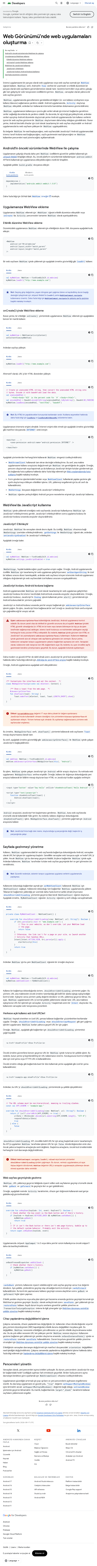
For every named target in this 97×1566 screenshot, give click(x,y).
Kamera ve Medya (41, 1456)
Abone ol (39, 1553)
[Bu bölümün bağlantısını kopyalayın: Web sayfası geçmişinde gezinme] (43, 1178)
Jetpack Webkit (10, 157)
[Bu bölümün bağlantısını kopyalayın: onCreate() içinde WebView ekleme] (46, 310)
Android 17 (7, 1481)
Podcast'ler (7, 1471)
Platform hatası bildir (74, 1481)
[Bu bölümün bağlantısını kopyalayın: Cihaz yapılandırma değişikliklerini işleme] (51, 1319)
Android (6, 1446)
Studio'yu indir (40, 1493)
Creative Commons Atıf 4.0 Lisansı (49, 1413)
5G (35, 1464)
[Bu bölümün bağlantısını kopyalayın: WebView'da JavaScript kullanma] (53, 505)
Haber (5, 1462)
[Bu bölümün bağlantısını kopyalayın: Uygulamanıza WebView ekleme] (51, 207)
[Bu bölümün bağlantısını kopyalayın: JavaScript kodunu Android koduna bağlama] (55, 585)
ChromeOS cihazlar (74, 1452)
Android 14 (7, 1493)
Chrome (6, 1526)
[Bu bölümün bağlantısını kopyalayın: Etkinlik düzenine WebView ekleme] (44, 223)
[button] (12, 174)
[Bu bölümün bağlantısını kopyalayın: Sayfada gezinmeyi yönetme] (45, 847)
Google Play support (74, 1489)
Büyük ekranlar (71, 1444)
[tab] (12, 174)
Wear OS (69, 1448)
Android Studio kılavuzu (43, 1481)
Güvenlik (6, 1454)
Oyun (36, 1444)
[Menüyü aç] (4, 3)
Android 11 (7, 1506)
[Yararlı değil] (92, 27)
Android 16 (7, 1485)
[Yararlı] (88, 27)
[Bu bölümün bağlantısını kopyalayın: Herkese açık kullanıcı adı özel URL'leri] (47, 1013)
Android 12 (7, 1501)
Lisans (13, 1547)
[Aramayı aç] (56, 3)
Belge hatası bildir (73, 1485)
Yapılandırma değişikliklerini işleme (38, 1353)
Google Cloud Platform (12, 1534)
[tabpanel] (48, 183)
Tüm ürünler (8, 1538)
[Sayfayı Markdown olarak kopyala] (37, 43)
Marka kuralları (24, 1547)
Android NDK (39, 1497)
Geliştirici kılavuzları (42, 1485)
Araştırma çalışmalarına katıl (77, 1493)
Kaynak (6, 1458)
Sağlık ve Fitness (40, 1452)
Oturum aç (89, 3)
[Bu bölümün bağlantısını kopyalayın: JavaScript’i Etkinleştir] (30, 524)
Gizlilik (37, 1460)
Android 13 (7, 1497)
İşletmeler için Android (12, 1450)
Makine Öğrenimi (41, 1448)
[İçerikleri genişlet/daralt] (16, 50)
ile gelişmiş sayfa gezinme (67, 298)
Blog (5, 1466)
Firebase (6, 1530)
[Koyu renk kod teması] (89, 178)
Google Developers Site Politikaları (51, 1415)
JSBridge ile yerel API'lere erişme (51, 660)
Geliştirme (7, 27)
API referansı (39, 1489)
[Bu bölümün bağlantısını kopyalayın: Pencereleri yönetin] (33, 1364)
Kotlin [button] (8, 270)
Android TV (70, 1460)
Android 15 (7, 1489)
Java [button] (19, 270)
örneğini (40, 196)
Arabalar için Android (74, 1456)
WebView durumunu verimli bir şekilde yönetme (37, 1342)
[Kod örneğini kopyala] (92, 178)
